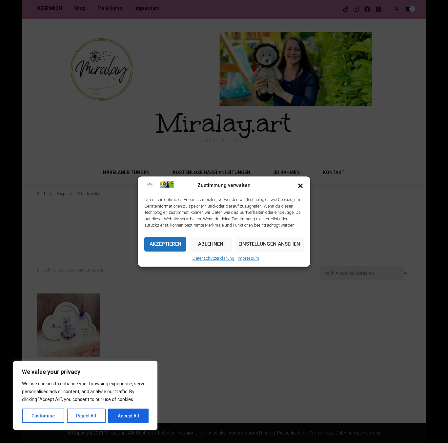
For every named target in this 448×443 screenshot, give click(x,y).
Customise (43, 415)
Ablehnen (210, 244)
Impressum (248, 258)
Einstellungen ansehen (269, 244)
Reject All (86, 415)
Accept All (128, 415)
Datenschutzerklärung (213, 258)
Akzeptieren (165, 244)
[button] (300, 185)
